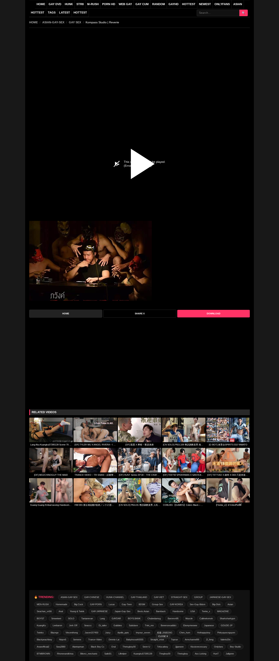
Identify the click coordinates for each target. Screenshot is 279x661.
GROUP (198, 597)
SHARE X (140, 313)
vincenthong (72, 632)
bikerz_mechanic (88, 653)
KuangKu (41, 625)
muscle (189, 618)
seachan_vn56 (44, 611)
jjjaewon (179, 646)
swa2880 (60, 646)
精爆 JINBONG (164, 632)
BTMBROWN (43, 653)
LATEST (64, 12)
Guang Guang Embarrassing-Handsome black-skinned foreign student (51, 505)
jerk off (73, 625)
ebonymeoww (190, 625)
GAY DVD (55, 4)
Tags (52, 12)
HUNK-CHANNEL (115, 597)
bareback (161, 611)
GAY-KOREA (176, 604)
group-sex (157, 604)
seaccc (88, 625)
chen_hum (184, 632)
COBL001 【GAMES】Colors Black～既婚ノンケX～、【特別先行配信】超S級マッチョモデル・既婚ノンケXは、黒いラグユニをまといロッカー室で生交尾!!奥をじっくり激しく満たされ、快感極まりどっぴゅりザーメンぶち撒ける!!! (183, 505)
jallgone (230, 653)
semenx (77, 639)
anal (61, 611)
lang (102, 618)
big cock (78, 604)
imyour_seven (143, 632)
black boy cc (97, 646)
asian (230, 604)
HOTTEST (188, 4)
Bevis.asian (143, 611)
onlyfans (218, 646)
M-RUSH (93, 4)
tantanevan (87, 618)
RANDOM (158, 4)
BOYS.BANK (134, 618)
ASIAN (237, 4)
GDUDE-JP (226, 625)
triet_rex (149, 625)
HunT (216, 653)
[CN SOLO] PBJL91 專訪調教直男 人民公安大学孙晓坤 (139, 505)
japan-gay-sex (123, 611)
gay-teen (127, 604)
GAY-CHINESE (91, 597)
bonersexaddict (168, 625)
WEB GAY (125, 4)
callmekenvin (206, 618)
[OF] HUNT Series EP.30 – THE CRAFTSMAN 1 (139, 475)
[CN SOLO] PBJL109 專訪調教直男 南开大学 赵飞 (183, 444)
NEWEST (205, 4)
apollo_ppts (123, 632)
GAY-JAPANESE (99, 611)
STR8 (80, 4)
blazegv (55, 632)
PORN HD (108, 4)
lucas (112, 604)
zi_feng (209, 639)
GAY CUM (142, 4)
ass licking (200, 653)
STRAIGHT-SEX (179, 597)
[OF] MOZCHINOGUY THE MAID (51, 475)
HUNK (69, 4)
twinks (40, 632)
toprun (174, 639)
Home (41, 4)
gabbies (118, 625)
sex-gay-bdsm (197, 604)
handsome (178, 611)
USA (192, 611)
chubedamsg (154, 618)
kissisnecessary (199, 646)
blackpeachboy (44, 639)
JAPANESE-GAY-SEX (220, 597)
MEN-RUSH (43, 604)
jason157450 (91, 632)
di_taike (103, 625)
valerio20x (225, 639)
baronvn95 (173, 618)
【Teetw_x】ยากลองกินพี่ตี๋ (228, 505)
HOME (33, 22)
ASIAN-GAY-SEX (53, 22)
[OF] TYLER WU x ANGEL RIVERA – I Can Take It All (95, 444)
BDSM (142, 604)
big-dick (216, 604)
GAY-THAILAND (139, 597)
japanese (209, 625)
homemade (61, 604)
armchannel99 (192, 639)
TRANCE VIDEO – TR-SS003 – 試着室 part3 (95, 475)
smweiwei (56, 618)
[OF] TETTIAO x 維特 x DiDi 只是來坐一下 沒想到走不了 (228, 475)
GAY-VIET (159, 597)
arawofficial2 (43, 646)
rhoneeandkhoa (65, 653)
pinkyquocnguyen (226, 632)
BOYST (40, 618)
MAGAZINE (223, 611)
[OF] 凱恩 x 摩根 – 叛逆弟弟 (139, 444)
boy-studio (235, 646)
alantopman (78, 646)
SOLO (71, 618)
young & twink (77, 611)
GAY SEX (75, 22)
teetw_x (206, 611)
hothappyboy (203, 632)
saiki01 (108, 653)
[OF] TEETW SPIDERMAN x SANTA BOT (183, 475)
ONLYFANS (222, 4)
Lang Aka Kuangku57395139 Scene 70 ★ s (51, 444)
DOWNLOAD (213, 313)
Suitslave (133, 625)
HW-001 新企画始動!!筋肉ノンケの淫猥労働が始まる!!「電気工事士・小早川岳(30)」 (95, 505)
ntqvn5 (62, 639)
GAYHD (174, 4)
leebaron (57, 625)
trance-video (95, 639)
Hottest (37, 12)
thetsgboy (182, 653)
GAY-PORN (96, 604)
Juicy (107, 632)
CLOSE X (163, 636)
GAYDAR (116, 618)
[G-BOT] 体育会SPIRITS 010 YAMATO (228, 444)
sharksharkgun (227, 618)
